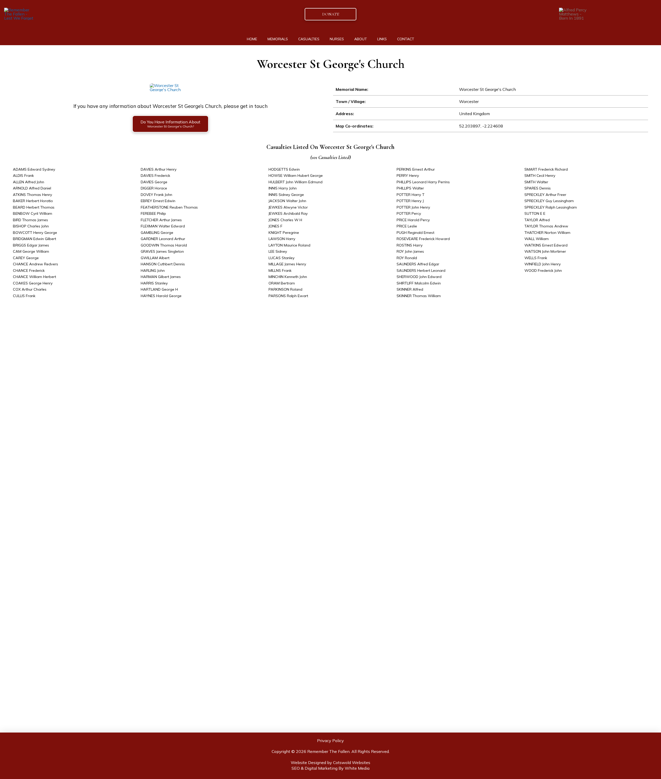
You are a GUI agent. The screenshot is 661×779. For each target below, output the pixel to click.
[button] (170, 123)
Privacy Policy (330, 740)
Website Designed (308, 762)
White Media (357, 768)
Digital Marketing (321, 768)
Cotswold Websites (351, 762)
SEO (296, 768)
